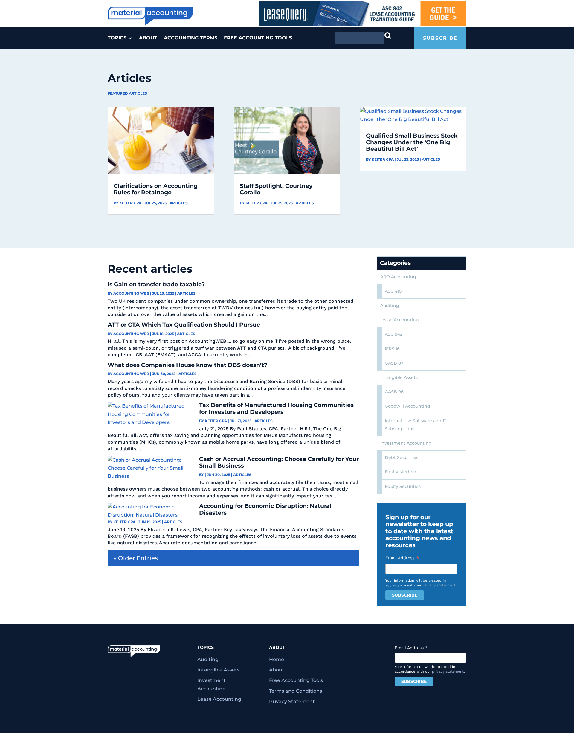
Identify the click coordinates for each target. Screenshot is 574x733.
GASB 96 (394, 391)
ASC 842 (393, 334)
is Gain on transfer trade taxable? (156, 284)
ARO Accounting (398, 276)
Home (276, 659)
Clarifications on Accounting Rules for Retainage (156, 189)
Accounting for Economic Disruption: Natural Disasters (265, 509)
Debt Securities (401, 457)
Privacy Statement (292, 701)
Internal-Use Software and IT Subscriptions (415, 424)
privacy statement (439, 585)
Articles (179, 203)
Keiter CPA (130, 203)
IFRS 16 (392, 348)
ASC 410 (393, 291)
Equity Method (400, 471)
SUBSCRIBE (440, 38)
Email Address (402, 558)
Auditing (389, 305)
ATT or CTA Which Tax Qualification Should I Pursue (184, 324)
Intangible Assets (399, 377)
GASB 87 (394, 363)
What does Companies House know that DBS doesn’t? (187, 365)
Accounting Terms (190, 38)
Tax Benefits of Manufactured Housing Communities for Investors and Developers (276, 408)
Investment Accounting (406, 443)
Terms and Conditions (295, 691)
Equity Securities (403, 486)
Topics (117, 38)
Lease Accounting (399, 319)
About (148, 38)
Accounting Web (131, 293)
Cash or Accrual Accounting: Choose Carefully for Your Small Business (279, 462)
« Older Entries (136, 558)
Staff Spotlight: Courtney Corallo (276, 189)
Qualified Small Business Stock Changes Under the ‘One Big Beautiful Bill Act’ (411, 142)
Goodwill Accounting (407, 406)
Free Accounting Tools (258, 38)
